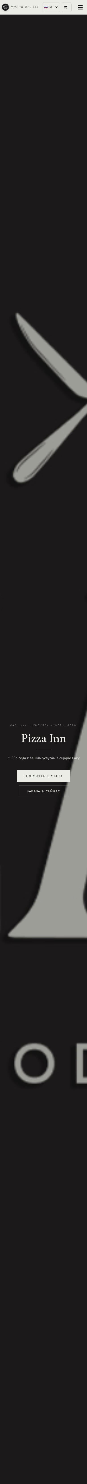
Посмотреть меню (43, 776)
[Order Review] (67, 7)
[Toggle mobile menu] (80, 7)
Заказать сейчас (43, 791)
